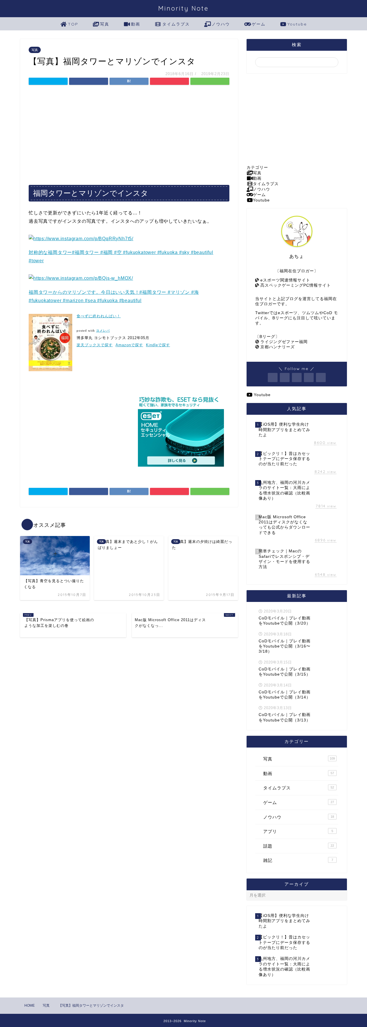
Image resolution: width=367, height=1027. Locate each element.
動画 (135, 24)
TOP (73, 24)
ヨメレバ (103, 330)
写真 (104, 24)
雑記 (298, 860)
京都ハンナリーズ (277, 347)
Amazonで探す (129, 345)
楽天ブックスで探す (95, 345)
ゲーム (259, 24)
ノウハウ (221, 24)
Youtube (297, 24)
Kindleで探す (158, 345)
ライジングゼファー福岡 (283, 342)
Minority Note (183, 8)
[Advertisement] (129, 133)
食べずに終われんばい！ (99, 316)
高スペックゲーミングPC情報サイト (295, 285)
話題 (298, 846)
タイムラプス (176, 24)
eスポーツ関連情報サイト (284, 280)
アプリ (298, 831)
